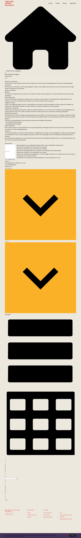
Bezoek (65, 3)
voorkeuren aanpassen (19, 536)
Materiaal (7, 161)
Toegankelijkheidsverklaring (66, 519)
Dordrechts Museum (47, 517)
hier (59, 157)
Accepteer (72, 535)
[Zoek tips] (16, 151)
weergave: (8, 314)
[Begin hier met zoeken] (40, 69)
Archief (51, 3)
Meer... (6, 78)
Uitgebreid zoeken (11, 159)
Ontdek (58, 3)
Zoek (6, 159)
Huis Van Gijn (46, 515)
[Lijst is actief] (40, 386)
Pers (61, 513)
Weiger (65, 535)
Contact (29, 513)
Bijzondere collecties (14, 163)
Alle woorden (8, 143)
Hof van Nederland (47, 513)
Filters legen (23, 163)
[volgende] (5, 477)
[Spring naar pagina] (17, 478)
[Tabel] (40, 457)
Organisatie (73, 3)
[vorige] (5, 459)
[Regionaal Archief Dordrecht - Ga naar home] (15, 3)
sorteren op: (8, 166)
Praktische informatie (32, 515)
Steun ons (29, 517)
